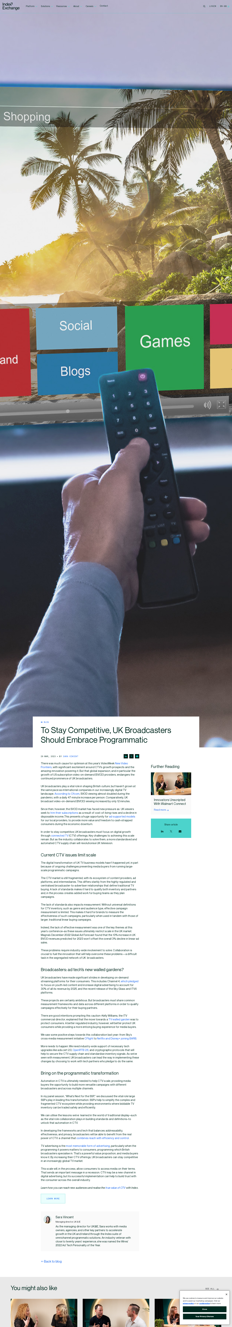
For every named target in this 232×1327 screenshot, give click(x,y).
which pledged (129, 981)
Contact (104, 6)
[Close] (226, 1294)
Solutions (45, 6)
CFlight (88, 1038)
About (76, 6)
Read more (160, 810)
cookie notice (204, 1303)
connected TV (60, 835)
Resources (61, 6)
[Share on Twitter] (131, 756)
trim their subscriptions (64, 812)
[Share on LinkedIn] (126, 756)
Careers (89, 6)
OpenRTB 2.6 (81, 1050)
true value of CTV (115, 1187)
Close (204, 1309)
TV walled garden (119, 1019)
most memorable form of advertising (88, 1146)
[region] (205, 1307)
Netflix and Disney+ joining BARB (116, 1038)
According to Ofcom (67, 793)
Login (212, 6)
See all (210, 1288)
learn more (53, 1198)
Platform (30, 6)
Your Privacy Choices (204, 1316)
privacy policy (188, 1303)
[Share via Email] (137, 756)
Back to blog (53, 1261)
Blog (46, 722)
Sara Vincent (70, 756)
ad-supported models (122, 816)
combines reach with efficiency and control (103, 1138)
